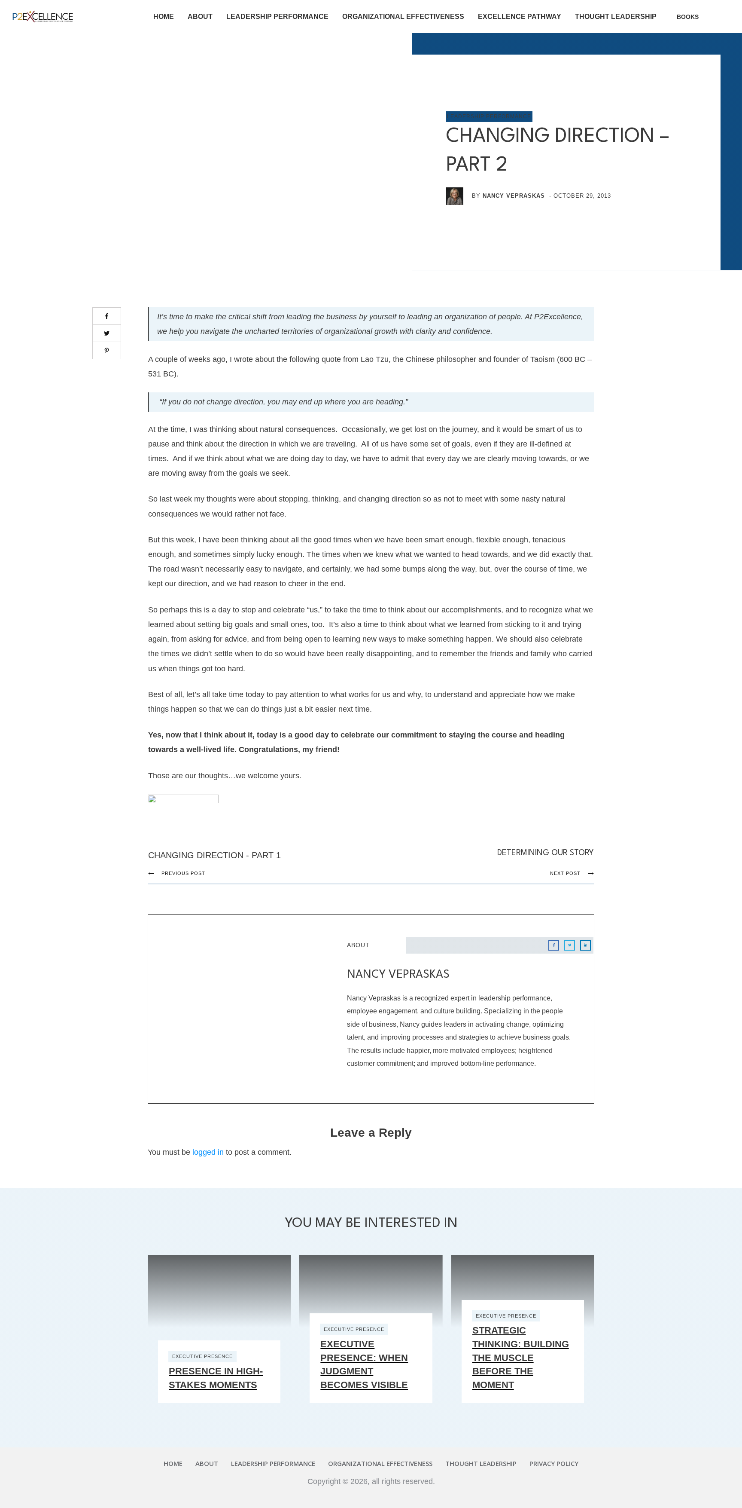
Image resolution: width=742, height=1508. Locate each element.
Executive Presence (202, 1356)
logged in (208, 1152)
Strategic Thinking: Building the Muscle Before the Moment (520, 1357)
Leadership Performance (489, 116)
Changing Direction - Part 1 (214, 855)
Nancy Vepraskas (514, 196)
